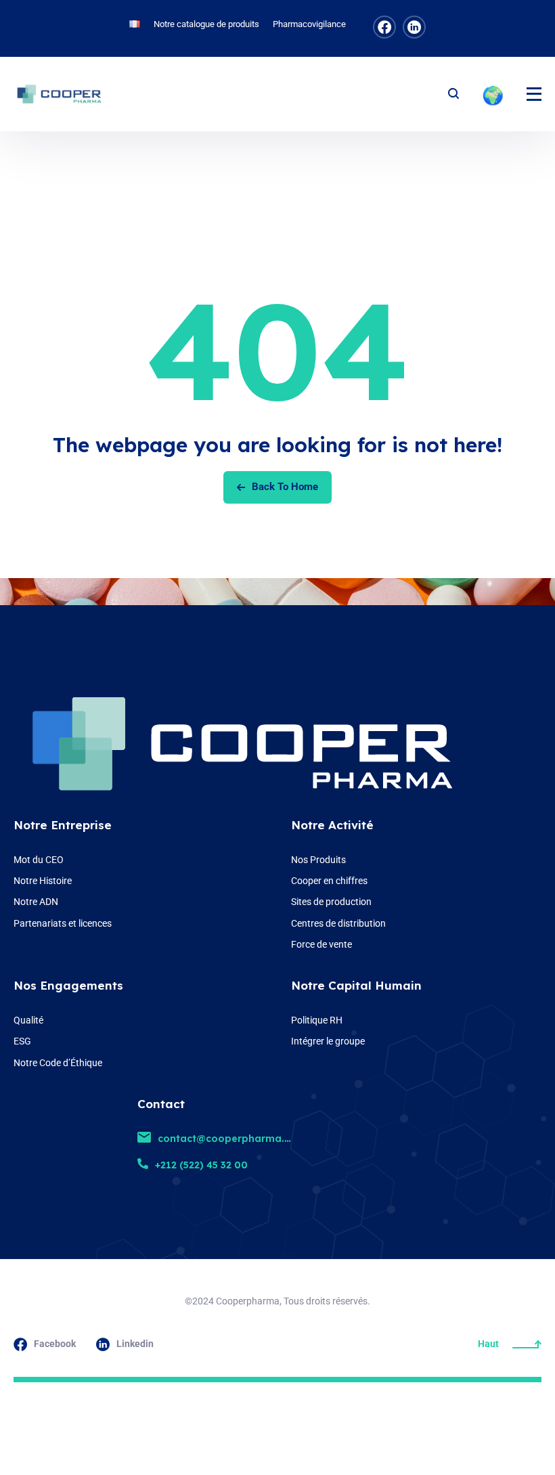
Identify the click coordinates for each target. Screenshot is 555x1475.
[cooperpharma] (64, 94)
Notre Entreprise (63, 825)
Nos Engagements (68, 985)
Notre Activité (332, 825)
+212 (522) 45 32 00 (201, 1165)
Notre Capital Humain (356, 985)
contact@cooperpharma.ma (229, 1138)
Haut (488, 1343)
